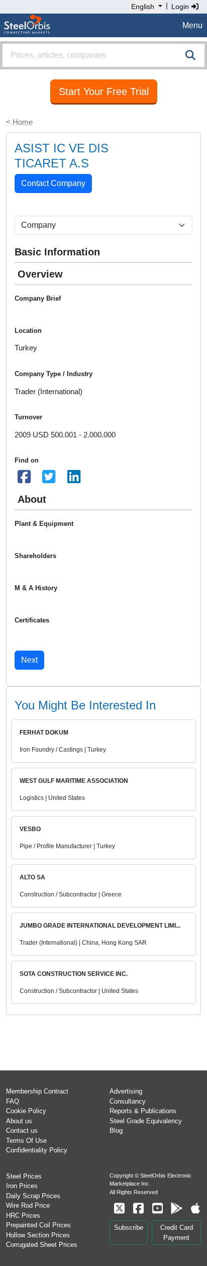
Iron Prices (22, 1186)
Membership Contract (37, 1091)
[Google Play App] (176, 1208)
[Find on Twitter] (49, 479)
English (142, 7)
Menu (192, 25)
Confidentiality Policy (36, 1150)
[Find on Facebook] (24, 479)
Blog (116, 1130)
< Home (19, 122)
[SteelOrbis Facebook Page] (138, 1208)
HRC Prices (23, 1215)
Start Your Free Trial (104, 91)
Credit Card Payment (176, 1232)
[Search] (190, 55)
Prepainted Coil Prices (38, 1225)
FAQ (12, 1101)
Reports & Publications (143, 1111)
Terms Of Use (26, 1140)
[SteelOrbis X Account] (119, 1208)
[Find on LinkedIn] (73, 479)
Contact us (22, 1130)
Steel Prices (24, 1176)
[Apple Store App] (195, 1208)
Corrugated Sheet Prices (41, 1244)
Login (181, 7)
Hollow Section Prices (38, 1235)
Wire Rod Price (28, 1205)
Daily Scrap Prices (33, 1196)
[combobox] (103, 55)
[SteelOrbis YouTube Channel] (157, 1208)
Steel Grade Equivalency (146, 1121)
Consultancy (128, 1101)
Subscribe (128, 1227)
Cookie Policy (26, 1111)
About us (19, 1121)
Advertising (126, 1091)
